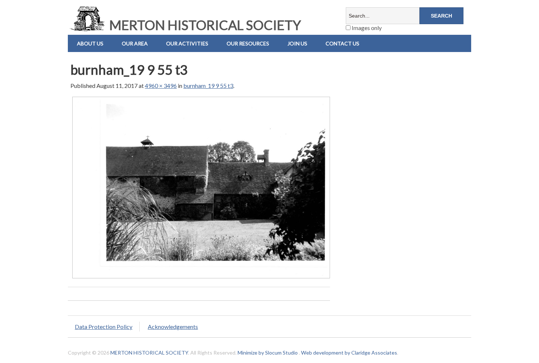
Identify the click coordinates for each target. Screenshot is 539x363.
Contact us (342, 43)
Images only (366, 27)
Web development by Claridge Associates (349, 352)
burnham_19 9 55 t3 (208, 85)
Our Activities (187, 43)
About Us (90, 43)
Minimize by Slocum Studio (268, 352)
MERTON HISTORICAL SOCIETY (204, 25)
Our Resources (248, 43)
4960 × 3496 (161, 85)
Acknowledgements (173, 326)
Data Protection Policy (103, 326)
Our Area (135, 43)
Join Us (297, 43)
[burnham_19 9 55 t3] (201, 277)
